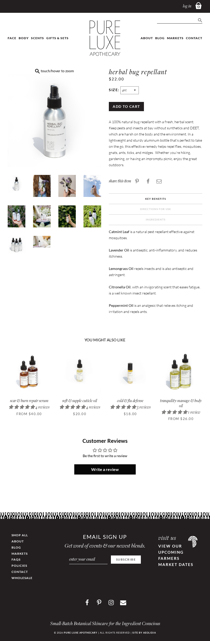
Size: (114, 90)
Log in (187, 6)
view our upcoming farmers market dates (175, 555)
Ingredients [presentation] (155, 219)
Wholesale (22, 578)
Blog (160, 38)
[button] (22, 407)
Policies (19, 566)
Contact (194, 38)
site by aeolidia (144, 632)
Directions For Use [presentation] (155, 209)
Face (12, 38)
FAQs (16, 559)
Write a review (105, 469)
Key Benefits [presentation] (155, 198)
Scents (37, 38)
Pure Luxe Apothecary (80, 632)
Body (24, 38)
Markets (175, 38)
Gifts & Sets (57, 38)
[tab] (155, 199)
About (147, 38)
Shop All (20, 535)
